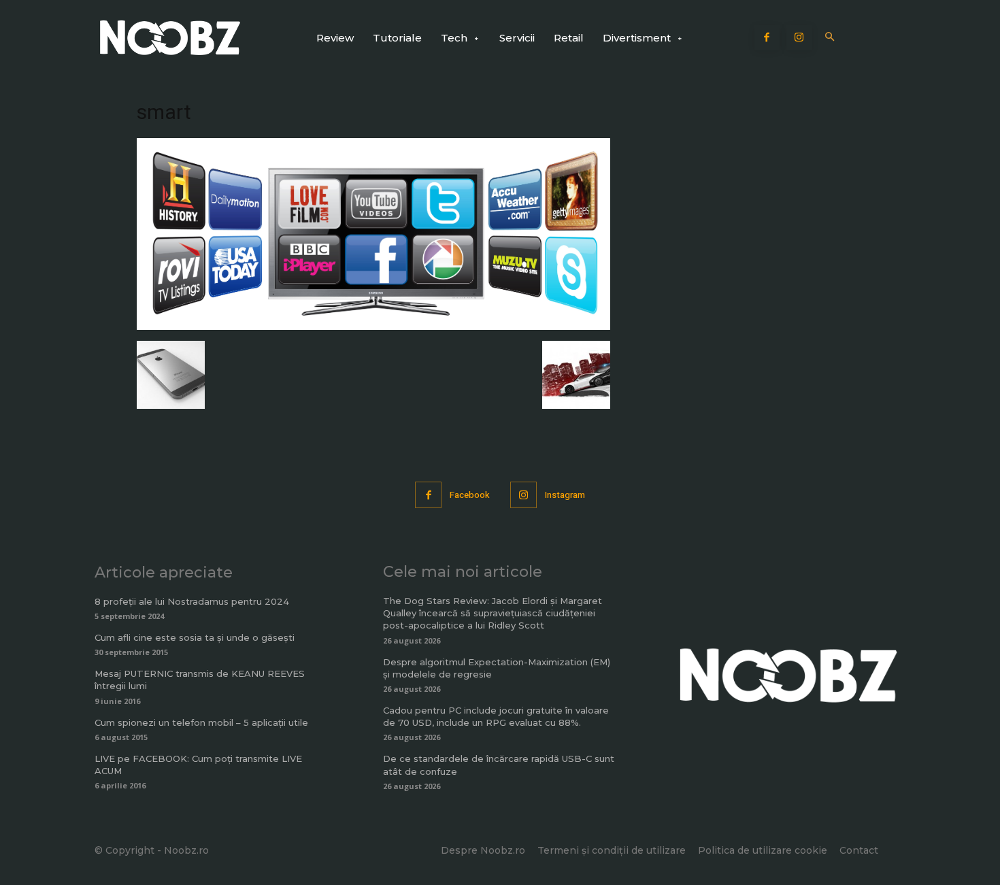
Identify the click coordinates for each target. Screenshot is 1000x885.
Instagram (565, 494)
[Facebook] (767, 38)
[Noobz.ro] (170, 38)
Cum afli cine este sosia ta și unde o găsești (195, 637)
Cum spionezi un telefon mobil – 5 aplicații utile (201, 722)
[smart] (373, 326)
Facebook (470, 494)
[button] (830, 38)
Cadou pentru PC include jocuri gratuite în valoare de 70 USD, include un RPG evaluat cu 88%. (496, 716)
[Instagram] (799, 38)
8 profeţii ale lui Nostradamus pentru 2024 (192, 601)
